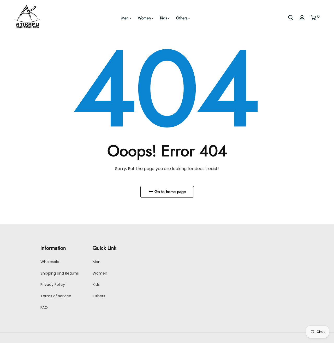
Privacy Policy (52, 284)
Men (125, 18)
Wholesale (49, 261)
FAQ (44, 307)
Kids (163, 18)
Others (181, 18)
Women (144, 18)
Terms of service (55, 296)
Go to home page (169, 192)
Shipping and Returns (59, 273)
